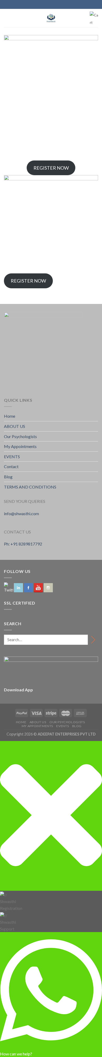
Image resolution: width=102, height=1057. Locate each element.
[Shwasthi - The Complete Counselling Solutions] (51, 18)
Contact (11, 466)
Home (9, 415)
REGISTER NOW (51, 168)
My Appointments (20, 446)
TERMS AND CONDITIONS (30, 486)
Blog (8, 476)
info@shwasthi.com (21, 513)
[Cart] (94, 19)
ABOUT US (14, 426)
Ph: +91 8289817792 (23, 543)
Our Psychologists (20, 436)
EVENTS (12, 456)
